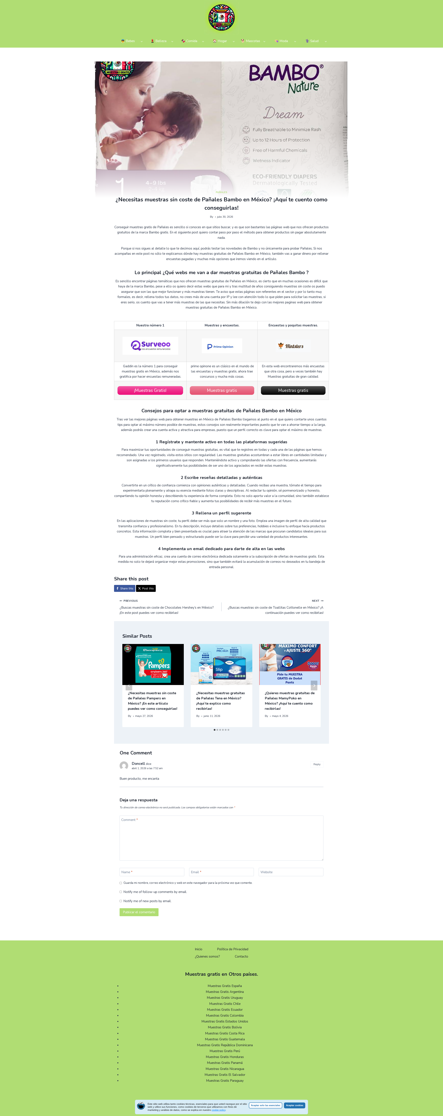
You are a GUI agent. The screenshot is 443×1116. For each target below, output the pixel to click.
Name (127, 872)
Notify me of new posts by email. (147, 901)
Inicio (198, 949)
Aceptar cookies (294, 1105)
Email (196, 872)
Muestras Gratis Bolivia (225, 1027)
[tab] (214, 730)
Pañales (221, 192)
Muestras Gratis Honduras (225, 1057)
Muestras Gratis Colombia (225, 1015)
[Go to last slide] (129, 686)
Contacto (241, 956)
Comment (129, 820)
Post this (148, 588)
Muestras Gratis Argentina (225, 992)
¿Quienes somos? (207, 956)
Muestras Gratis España (225, 986)
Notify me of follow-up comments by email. (155, 892)
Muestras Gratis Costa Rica (225, 1033)
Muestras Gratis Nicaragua (225, 1069)
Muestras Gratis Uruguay (225, 997)
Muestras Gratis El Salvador (225, 1075)
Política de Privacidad (232, 949)
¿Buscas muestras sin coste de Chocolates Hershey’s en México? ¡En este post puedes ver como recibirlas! (167, 607)
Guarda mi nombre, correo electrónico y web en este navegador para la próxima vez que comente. (188, 883)
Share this (126, 588)
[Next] (314, 686)
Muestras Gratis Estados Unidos (224, 1021)
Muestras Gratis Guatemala (225, 1039)
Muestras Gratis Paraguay (225, 1080)
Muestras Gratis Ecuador (225, 1009)
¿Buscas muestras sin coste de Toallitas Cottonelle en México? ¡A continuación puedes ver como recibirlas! (275, 607)
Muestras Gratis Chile (225, 1004)
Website (266, 872)
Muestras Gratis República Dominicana (225, 1045)
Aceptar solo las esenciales (265, 1105)
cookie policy (218, 1110)
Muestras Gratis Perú (225, 1051)
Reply (316, 764)
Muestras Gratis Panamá (225, 1063)
